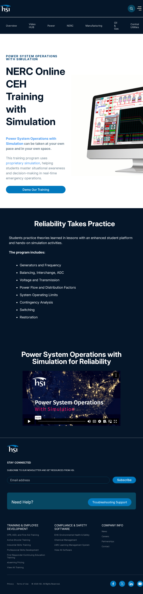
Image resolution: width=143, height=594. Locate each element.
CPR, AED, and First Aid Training (23, 535)
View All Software (63, 550)
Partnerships (108, 541)
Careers (105, 536)
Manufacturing (93, 25)
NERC (70, 25)
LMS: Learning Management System (72, 545)
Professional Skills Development (23, 550)
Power (51, 25)
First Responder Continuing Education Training (26, 556)
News (104, 531)
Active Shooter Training (18, 540)
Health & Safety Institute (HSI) (6, 8)
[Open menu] (139, 8)
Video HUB (32, 26)
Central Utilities (135, 26)
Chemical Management (65, 540)
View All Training (15, 567)
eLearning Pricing (15, 562)
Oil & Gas (116, 25)
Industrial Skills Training (19, 545)
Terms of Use (22, 584)
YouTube (140, 584)
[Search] (131, 8)
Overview (11, 25)
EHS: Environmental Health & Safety (71, 535)
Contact (105, 546)
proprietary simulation (23, 163)
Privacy (10, 584)
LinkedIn (131, 584)
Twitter (122, 584)
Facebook (113, 584)
